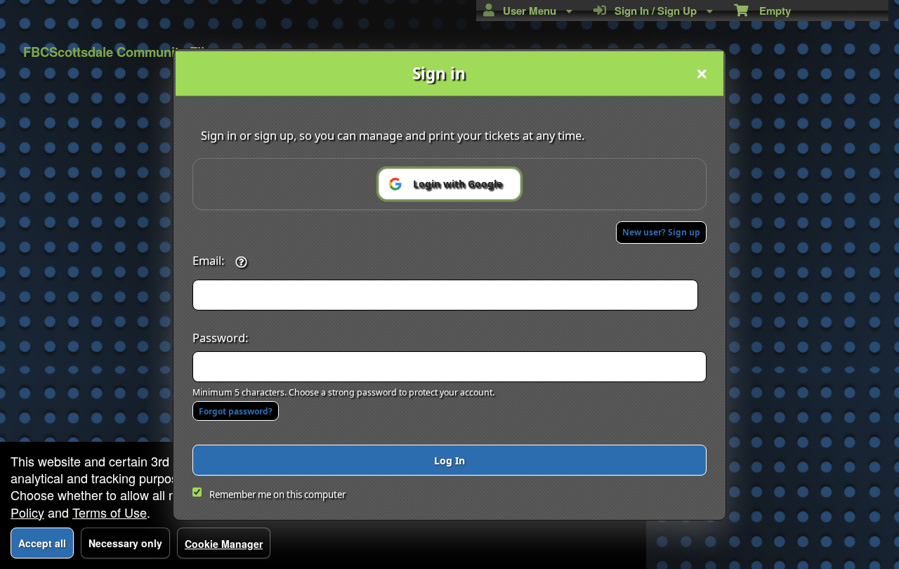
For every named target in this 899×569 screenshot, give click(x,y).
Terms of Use (109, 512)
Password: (220, 337)
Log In (449, 460)
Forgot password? (236, 411)
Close (702, 74)
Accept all (42, 543)
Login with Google (457, 183)
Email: (208, 260)
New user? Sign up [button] (661, 232)
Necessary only (125, 543)
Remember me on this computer (277, 494)
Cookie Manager (224, 544)
